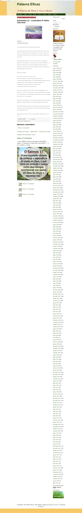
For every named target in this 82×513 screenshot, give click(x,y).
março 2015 (56, 366)
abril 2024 (55, 129)
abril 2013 (55, 415)
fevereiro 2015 (56, 368)
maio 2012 (55, 439)
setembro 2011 (57, 452)
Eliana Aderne (58, 59)
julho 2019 (55, 253)
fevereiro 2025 (56, 107)
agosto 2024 (56, 120)
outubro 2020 (56, 220)
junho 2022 (56, 177)
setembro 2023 (57, 144)
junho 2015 (56, 359)
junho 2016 (56, 333)
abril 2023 (55, 155)
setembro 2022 (57, 170)
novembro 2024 (57, 114)
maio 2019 (55, 257)
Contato (25, 14)
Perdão (34, 14)
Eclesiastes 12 (27, 121)
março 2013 (56, 418)
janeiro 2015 (56, 370)
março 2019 (56, 261)
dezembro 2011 (57, 446)
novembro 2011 (57, 448)
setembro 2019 (57, 248)
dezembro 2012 (57, 424)
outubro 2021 (56, 194)
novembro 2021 (57, 192)
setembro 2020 (57, 222)
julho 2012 (55, 435)
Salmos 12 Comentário (28, 194)
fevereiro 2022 (56, 185)
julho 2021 (55, 200)
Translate (57, 26)
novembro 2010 (57, 474)
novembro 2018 (57, 270)
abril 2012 (55, 442)
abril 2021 (55, 207)
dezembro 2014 (57, 372)
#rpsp (46, 113)
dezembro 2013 (57, 398)
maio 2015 (55, 361)
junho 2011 (56, 459)
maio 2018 (55, 283)
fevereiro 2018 (56, 290)
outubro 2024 (56, 116)
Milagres (49, 14)
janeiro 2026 (56, 83)
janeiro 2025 (56, 109)
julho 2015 (55, 357)
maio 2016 (55, 335)
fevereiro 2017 (56, 316)
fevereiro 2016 (56, 342)
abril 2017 (55, 311)
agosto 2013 (56, 407)
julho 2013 (55, 409)
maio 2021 (55, 205)
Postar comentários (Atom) (28, 134)
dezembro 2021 (57, 190)
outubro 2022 (56, 168)
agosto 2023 (56, 146)
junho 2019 (56, 255)
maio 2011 (55, 461)
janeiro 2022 (56, 187)
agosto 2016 (56, 329)
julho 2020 (55, 227)
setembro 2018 (57, 274)
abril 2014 (55, 389)
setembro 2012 (57, 431)
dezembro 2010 (57, 472)
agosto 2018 (56, 276)
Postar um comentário (23, 128)
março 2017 (56, 313)
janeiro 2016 (56, 344)
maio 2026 (55, 75)
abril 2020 (55, 233)
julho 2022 (55, 174)
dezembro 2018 (57, 268)
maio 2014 (55, 387)
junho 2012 (56, 437)
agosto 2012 (56, 433)
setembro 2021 (57, 196)
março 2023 (56, 157)
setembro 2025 (57, 92)
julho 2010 (55, 483)
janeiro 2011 (56, 470)
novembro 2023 (57, 140)
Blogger (42, 506)
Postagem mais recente (23, 131)
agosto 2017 (56, 303)
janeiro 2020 (56, 240)
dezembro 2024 (57, 111)
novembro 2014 (57, 374)
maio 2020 (55, 231)
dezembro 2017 (57, 294)
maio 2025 (55, 101)
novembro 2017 (57, 296)
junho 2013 (56, 411)
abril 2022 (55, 181)
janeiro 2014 (56, 396)
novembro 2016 (57, 322)
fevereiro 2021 (56, 211)
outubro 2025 (56, 90)
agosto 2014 (56, 381)
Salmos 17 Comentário (24, 138)
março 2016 (56, 339)
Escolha (39, 14)
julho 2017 (55, 305)
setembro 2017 (57, 300)
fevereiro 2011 (56, 468)
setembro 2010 (57, 478)
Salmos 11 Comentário (28, 183)
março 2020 (56, 235)
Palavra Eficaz (28, 4)
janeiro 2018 (56, 292)
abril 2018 (55, 285)
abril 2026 (55, 77)
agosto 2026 (56, 68)
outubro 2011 (56, 450)
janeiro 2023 (56, 161)
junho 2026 (56, 72)
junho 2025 (56, 98)
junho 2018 (56, 281)
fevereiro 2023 (56, 159)
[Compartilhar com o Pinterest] (34, 119)
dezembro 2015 (57, 346)
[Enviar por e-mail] (31, 119)
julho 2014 (55, 383)
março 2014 (56, 392)
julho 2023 (55, 148)
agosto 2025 (56, 94)
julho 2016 (55, 331)
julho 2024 (55, 122)
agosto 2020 (56, 224)
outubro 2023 (56, 142)
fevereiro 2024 (56, 133)
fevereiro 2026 (56, 81)
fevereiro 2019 (56, 263)
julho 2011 (55, 457)
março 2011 (56, 465)
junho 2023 (56, 151)
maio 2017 (55, 309)
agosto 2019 (56, 250)
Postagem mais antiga (44, 131)
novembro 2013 (57, 400)
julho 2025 (55, 96)
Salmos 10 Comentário (28, 189)
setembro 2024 (57, 118)
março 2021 (56, 209)
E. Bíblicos (55, 14)
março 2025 (56, 105)
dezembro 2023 (57, 138)
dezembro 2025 (57, 85)
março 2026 (56, 79)
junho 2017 (56, 307)
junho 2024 (56, 124)
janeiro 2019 (56, 266)
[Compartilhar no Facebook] (33, 119)
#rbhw (48, 113)
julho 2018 (55, 279)
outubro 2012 (56, 429)
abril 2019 (55, 259)
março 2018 (56, 287)
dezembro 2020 (57, 216)
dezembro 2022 (57, 164)
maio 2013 (55, 413)
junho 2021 (56, 203)
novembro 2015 (57, 348)
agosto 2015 (56, 355)
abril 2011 (55, 463)
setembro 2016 (57, 326)
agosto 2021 (56, 198)
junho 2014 (56, 385)
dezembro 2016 (57, 320)
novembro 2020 (57, 218)
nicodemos (56, 504)
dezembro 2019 (57, 242)
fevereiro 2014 (56, 394)
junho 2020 (56, 229)
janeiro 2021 (56, 214)
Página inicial (19, 14)
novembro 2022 (57, 166)
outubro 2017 (56, 298)
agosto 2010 (56, 481)
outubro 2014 (56, 376)
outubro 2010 (56, 476)
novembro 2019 (57, 244)
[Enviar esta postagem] (29, 118)
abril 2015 (55, 363)
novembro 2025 (57, 88)
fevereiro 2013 (56, 420)
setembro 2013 (57, 405)
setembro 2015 (57, 352)
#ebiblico (18, 115)
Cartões (30, 14)
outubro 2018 (56, 272)
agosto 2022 (56, 172)
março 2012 (56, 444)
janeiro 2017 (56, 318)
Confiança (44, 14)
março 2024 (56, 131)
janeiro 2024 (56, 135)
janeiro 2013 (56, 422)
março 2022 (56, 183)
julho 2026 (55, 70)
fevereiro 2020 (56, 237)
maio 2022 (55, 179)
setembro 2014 (57, 379)
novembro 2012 (57, 426)
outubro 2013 (56, 402)
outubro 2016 (56, 324)
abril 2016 (55, 337)
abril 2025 (55, 103)
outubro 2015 (56, 350)
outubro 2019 (56, 246)
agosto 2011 (56, 455)
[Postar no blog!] (32, 119)
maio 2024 (55, 127)
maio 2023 (55, 153)
